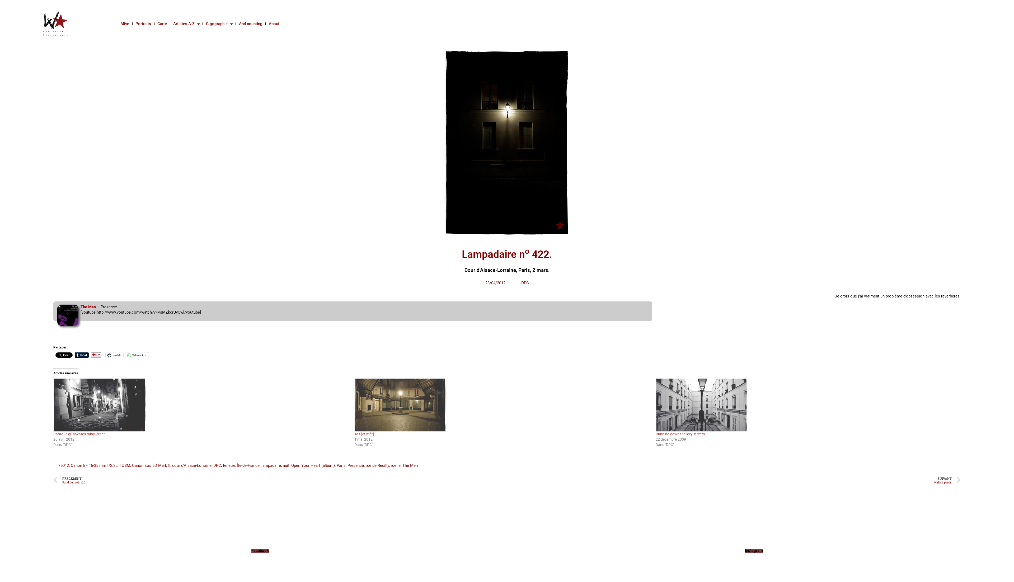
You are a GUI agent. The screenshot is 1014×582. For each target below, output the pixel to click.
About (274, 23)
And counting (250, 23)
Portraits (143, 23)
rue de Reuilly (377, 465)
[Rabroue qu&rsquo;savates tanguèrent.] (201, 405)
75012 (63, 465)
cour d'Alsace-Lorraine (192, 465)
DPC (525, 283)
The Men (88, 307)
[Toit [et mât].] (502, 405)
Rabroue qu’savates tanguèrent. (79, 434)
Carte (162, 23)
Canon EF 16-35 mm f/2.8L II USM (100, 465)
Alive (124, 23)
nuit (286, 465)
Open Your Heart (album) (313, 465)
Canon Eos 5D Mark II (151, 465)
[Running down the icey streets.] (803, 405)
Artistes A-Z (184, 23)
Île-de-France (248, 465)
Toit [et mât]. (364, 434)
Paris (341, 465)
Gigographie (217, 23)
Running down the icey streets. (681, 434)
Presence (356, 465)
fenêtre (229, 465)
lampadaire (271, 465)
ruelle (396, 465)
